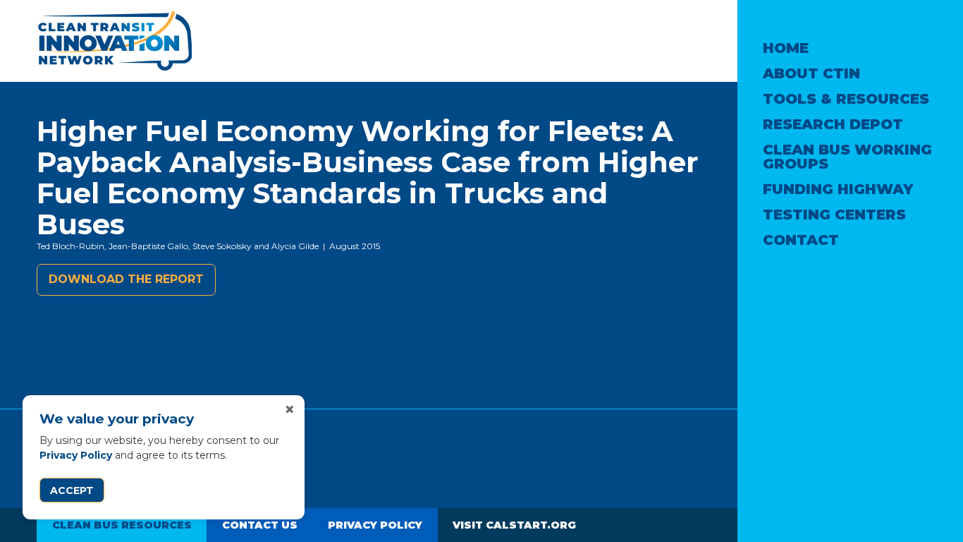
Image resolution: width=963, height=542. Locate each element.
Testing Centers (834, 214)
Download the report (126, 279)
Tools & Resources (846, 98)
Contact (801, 239)
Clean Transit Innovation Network (114, 41)
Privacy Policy (75, 455)
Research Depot (833, 124)
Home (786, 48)
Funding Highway (838, 189)
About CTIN (811, 73)
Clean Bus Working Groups (847, 156)
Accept (72, 490)
